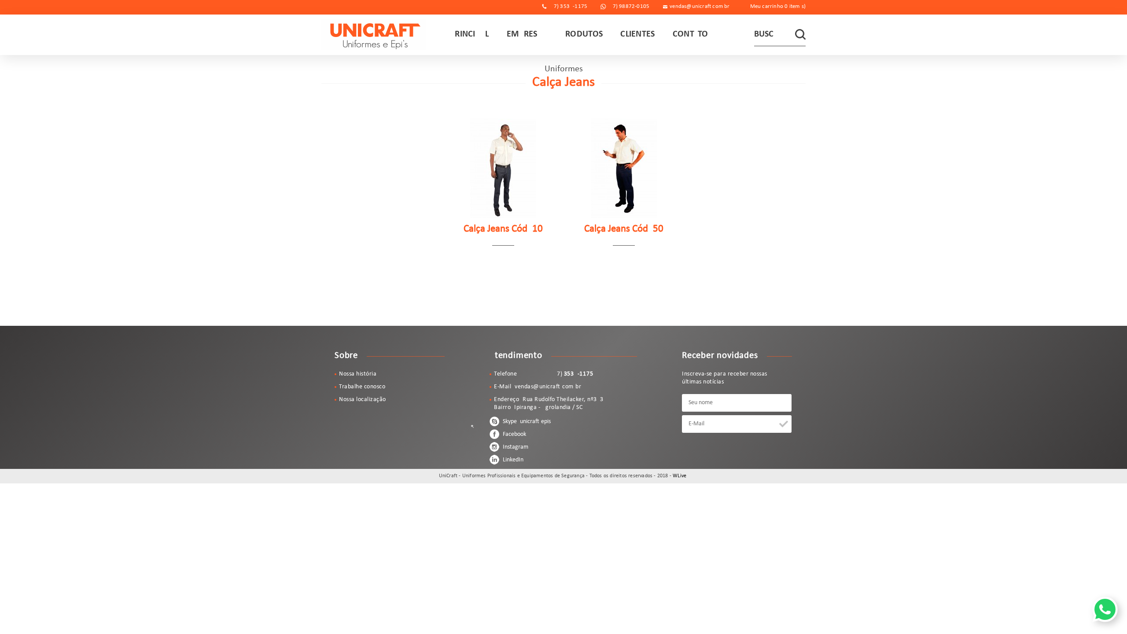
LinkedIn (512, 460)
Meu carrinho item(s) (778, 6)
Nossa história (357, 374)
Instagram (514, 447)
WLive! (680, 476)
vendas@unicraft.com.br (699, 6)
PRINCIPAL (469, 34)
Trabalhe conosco (362, 386)
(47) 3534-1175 (568, 6)
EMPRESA (525, 34)
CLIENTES (637, 34)
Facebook (513, 434)
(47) (556, 374)
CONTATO (690, 34)
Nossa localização (362, 399)
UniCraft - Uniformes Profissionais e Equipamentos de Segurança (373, 34)
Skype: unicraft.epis (526, 421)
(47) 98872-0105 (628, 6)
